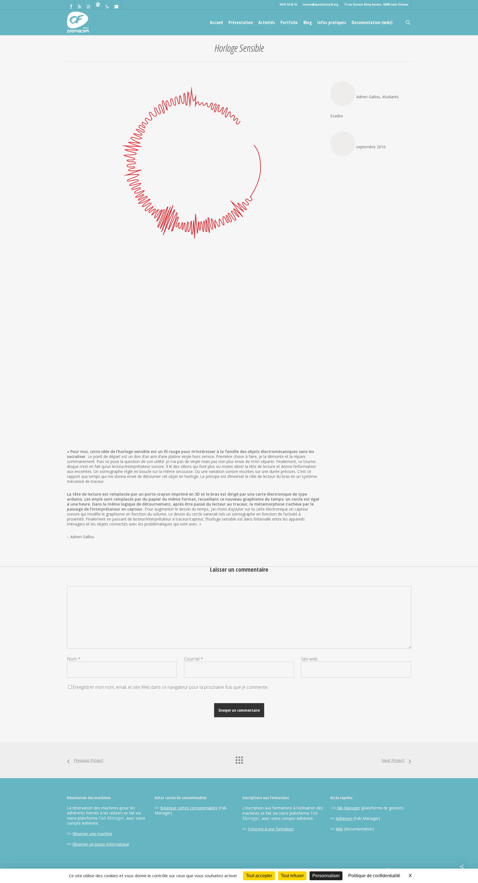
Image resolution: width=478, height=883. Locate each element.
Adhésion (344, 818)
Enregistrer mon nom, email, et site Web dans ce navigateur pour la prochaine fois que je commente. (170, 687)
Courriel (193, 659)
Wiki (339, 829)
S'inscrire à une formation (271, 829)
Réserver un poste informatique (100, 844)
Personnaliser (326, 875)
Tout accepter (259, 875)
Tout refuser (292, 875)
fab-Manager (348, 808)
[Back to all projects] (239, 758)
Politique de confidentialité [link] (374, 875)
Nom (73, 659)
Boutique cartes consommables (188, 808)
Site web (309, 659)
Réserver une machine (92, 833)
